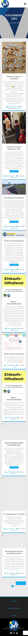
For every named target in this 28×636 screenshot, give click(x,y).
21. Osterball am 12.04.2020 (14, 514)
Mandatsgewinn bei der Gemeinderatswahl (14, 552)
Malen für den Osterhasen (14, 354)
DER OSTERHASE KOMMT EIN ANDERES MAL (14, 444)
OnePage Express (14, 630)
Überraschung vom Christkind (14, 77)
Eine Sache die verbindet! (14, 198)
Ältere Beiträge (20, 583)
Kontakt (14, 615)
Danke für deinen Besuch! (14, 241)
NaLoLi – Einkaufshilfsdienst (14, 302)
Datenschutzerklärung (14, 608)
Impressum (14, 601)
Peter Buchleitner (13, 107)
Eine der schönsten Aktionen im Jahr (14, 148)
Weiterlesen (14, 171)
